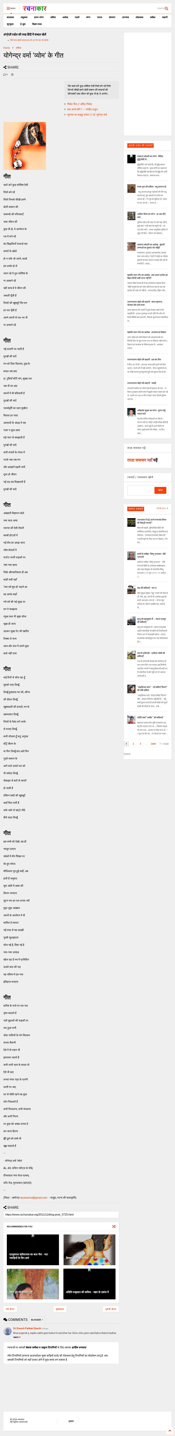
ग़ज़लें (77, 17)
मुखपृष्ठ (71, 1421)
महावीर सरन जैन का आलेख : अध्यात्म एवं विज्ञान (146, 332)
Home (6, 47)
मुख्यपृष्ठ (60, 1309)
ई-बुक (22, 24)
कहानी (164, 17)
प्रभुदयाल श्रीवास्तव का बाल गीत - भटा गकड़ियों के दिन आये (28, 1256)
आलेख (65, 17)
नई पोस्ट (10, 1309)
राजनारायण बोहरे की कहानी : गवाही (141, 383)
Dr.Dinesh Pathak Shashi (27, 1328)
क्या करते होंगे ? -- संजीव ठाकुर (82, 109)
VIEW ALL (162, 508)
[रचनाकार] (35, 9)
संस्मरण (112, 17)
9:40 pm (45, 1329)
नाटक (99, 17)
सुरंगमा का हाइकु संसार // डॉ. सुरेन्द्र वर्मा (87, 114)
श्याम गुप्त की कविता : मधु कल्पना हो (151, 186)
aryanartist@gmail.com (33, 1197)
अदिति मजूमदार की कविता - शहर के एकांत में (87, 1292)
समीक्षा (152, 17)
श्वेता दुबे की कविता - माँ (20, 1292)
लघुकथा (24, 17)
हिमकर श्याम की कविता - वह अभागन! (84, 1258)
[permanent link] (12, 74)
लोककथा (139, 17)
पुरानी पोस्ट (111, 1309)
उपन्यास (125, 17)
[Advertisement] (147, 84)
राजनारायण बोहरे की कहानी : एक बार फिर (144, 359)
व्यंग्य (88, 17)
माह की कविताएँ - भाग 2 (147, 587)
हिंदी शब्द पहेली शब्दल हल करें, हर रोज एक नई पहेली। (29, 40)
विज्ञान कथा (37, 24)
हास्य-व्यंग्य (39, 17)
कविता (53, 17)
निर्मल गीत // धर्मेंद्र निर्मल (79, 104)
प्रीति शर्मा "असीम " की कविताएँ (150, 717)
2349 (153, 744)
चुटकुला (10, 24)
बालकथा (10, 17)
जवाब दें (15, 1337)
